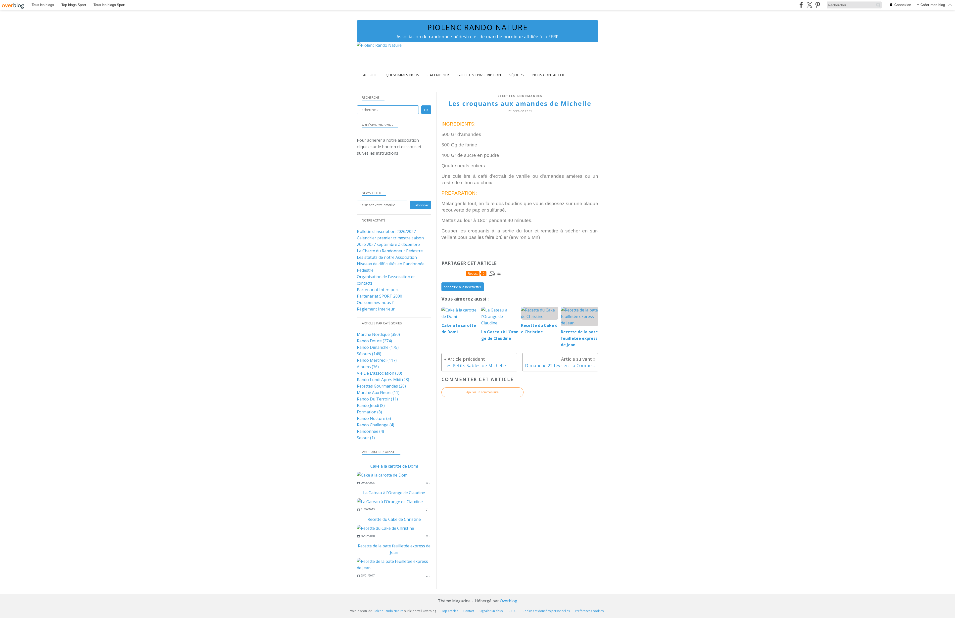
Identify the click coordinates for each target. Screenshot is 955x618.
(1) (366, 438)
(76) (368, 366)
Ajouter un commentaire (482, 392)
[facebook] (801, 5)
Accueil (370, 75)
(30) (379, 373)
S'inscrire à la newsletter (462, 287)
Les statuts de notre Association (387, 257)
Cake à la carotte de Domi (394, 466)
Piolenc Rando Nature (477, 27)
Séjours (516, 75)
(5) (374, 418)
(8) (371, 405)
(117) (377, 360)
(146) (369, 353)
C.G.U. (513, 611)
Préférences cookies (589, 611)
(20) (381, 386)
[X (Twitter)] (809, 5)
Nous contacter (548, 75)
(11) (378, 392)
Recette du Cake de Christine (394, 519)
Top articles (449, 611)
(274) (374, 341)
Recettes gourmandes (519, 96)
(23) (383, 379)
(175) (378, 347)
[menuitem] (370, 75)
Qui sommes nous (402, 75)
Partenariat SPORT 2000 (379, 296)
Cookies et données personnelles (546, 611)
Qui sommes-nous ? (375, 302)
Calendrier (438, 75)
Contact (468, 611)
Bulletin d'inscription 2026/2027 (386, 231)
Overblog (508, 601)
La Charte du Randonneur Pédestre (390, 251)
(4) (375, 425)
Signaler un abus (491, 611)
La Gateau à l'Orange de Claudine (394, 492)
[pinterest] (817, 5)
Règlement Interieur (376, 309)
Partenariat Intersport (378, 289)
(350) (378, 334)
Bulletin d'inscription (479, 75)
